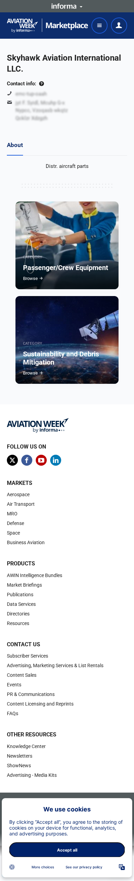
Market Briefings (24, 585)
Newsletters (19, 756)
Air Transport (21, 504)
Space (13, 533)
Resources (18, 623)
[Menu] (99, 25)
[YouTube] (41, 460)
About (15, 145)
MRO (12, 513)
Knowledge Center (26, 746)
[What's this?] (41, 84)
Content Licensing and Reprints (40, 704)
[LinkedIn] (55, 460)
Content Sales (21, 675)
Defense (15, 523)
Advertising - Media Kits (32, 775)
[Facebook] (26, 460)
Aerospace (18, 494)
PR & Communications (31, 694)
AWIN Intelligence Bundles (34, 575)
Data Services (21, 604)
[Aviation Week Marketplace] (47, 26)
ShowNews (19, 765)
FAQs (12, 713)
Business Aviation (26, 542)
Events (14, 684)
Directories (18, 613)
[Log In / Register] (119, 25)
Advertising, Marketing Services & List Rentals (55, 665)
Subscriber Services (27, 656)
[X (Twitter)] (12, 460)
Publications (20, 594)
